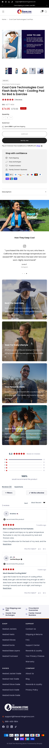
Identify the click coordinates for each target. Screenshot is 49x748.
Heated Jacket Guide (11, 673)
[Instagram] (7, 727)
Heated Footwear (10, 656)
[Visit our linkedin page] (9, 1)
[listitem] (24, 5)
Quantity (5, 114)
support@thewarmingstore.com (25, 2)
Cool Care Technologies (11, 84)
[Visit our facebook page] (2, 1)
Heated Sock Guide (10, 689)
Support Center (33, 645)
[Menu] (3, 11)
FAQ (27, 640)
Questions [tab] (18, 487)
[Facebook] (3, 727)
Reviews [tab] (7, 487)
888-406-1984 (11, 721)
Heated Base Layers (11, 650)
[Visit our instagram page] (5, 1)
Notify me (24, 140)
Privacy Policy (32, 689)
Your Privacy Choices (35, 656)
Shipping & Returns (34, 634)
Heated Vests (8, 634)
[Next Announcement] (47, 5)
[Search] (46, 11)
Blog (28, 679)
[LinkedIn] (11, 727)
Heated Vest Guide (10, 679)
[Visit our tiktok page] (12, 1)
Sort (26, 503)
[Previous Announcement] (2, 5)
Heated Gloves (8, 640)
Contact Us (31, 629)
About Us (30, 673)
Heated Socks (8, 645)
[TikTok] (16, 727)
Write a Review (39, 493)
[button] (12, 99)
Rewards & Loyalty (34, 650)
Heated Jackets (9, 629)
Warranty (30, 661)
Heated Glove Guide (11, 684)
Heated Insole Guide (11, 695)
